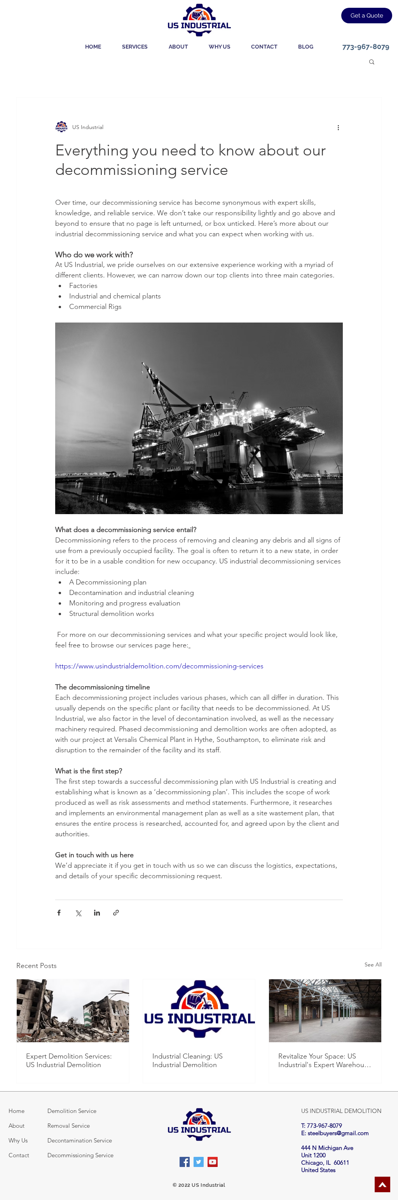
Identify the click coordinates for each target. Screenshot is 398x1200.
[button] (135, 46)
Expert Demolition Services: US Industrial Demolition (69, 1060)
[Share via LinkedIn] (97, 912)
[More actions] (338, 127)
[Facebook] (185, 1162)
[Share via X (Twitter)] (78, 912)
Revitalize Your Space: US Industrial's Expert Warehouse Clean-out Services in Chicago (325, 1060)
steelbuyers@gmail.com (338, 1133)
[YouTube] (213, 1162)
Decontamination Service (79, 1140)
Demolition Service (71, 1111)
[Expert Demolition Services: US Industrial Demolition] (73, 1010)
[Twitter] (199, 1162)
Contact (19, 1155)
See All (373, 964)
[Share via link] (116, 912)
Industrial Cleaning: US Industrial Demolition (187, 1060)
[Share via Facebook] (59, 912)
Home (16, 1111)
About (16, 1125)
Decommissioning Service (80, 1155)
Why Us (18, 1140)
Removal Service (68, 1125)
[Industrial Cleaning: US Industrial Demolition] (199, 1010)
